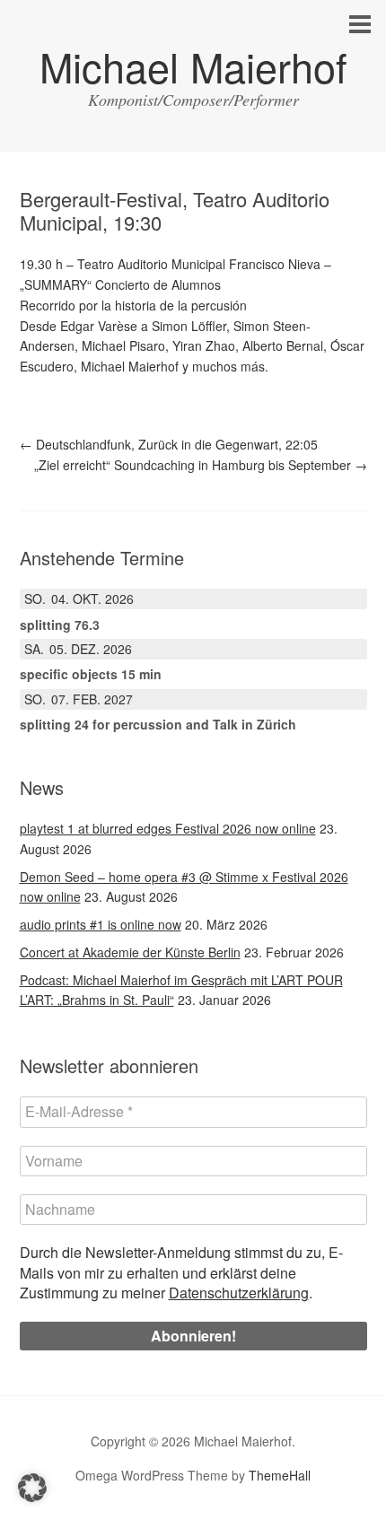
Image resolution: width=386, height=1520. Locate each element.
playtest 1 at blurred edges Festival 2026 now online (168, 828)
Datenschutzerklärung (239, 1292)
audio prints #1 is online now (100, 924)
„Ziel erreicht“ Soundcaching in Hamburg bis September (200, 465)
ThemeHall (280, 1475)
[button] (32, 1487)
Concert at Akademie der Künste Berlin (130, 952)
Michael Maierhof (193, 66)
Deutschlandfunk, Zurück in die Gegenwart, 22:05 (169, 444)
